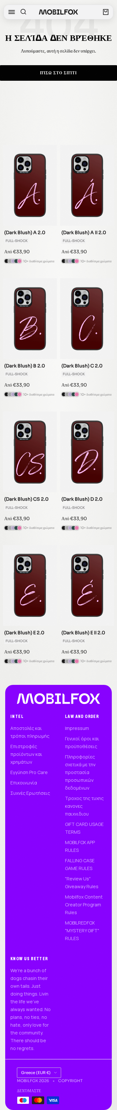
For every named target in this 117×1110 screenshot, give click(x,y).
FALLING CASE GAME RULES (80, 864)
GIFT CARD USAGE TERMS (84, 828)
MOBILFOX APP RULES (80, 846)
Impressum (77, 728)
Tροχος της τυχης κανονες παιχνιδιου (84, 806)
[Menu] (11, 12)
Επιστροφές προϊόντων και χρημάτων (26, 754)
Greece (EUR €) (36, 1072)
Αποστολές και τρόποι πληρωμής (29, 732)
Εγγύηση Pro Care (29, 772)
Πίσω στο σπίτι (58, 72)
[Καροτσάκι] (106, 12)
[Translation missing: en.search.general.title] (23, 12)
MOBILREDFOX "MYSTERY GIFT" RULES (82, 930)
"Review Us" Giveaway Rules (81, 882)
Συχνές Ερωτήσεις (30, 793)
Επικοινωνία (23, 783)
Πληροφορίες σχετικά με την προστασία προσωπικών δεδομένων (80, 772)
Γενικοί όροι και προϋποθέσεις (82, 742)
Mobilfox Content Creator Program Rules (84, 904)
